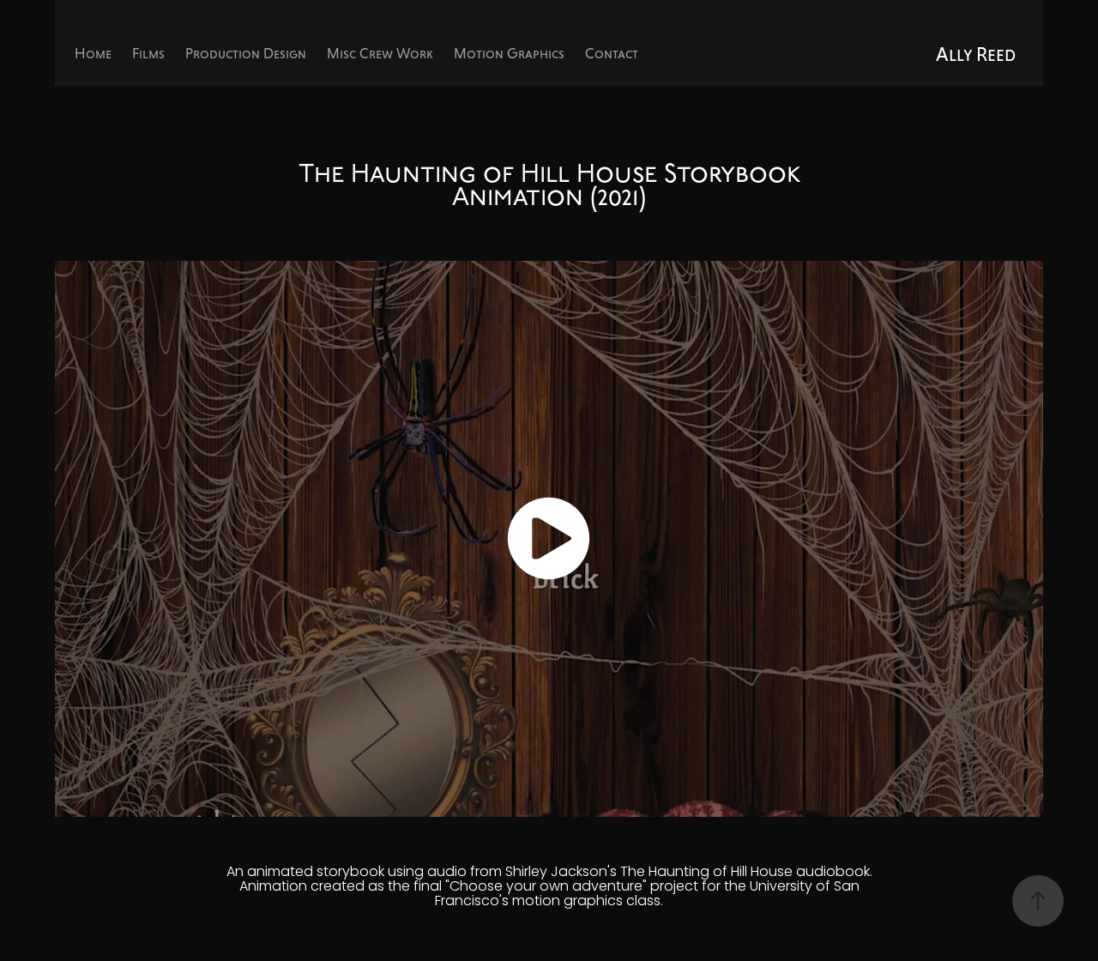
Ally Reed (976, 54)
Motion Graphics (509, 53)
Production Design (245, 53)
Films (148, 53)
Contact (611, 53)
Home (93, 53)
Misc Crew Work (380, 53)
